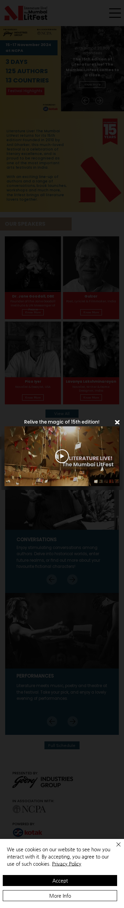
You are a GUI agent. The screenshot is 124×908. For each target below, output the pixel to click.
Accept (60, 880)
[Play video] (62, 456)
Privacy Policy (66, 863)
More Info (60, 895)
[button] (117, 422)
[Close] (114, 848)
